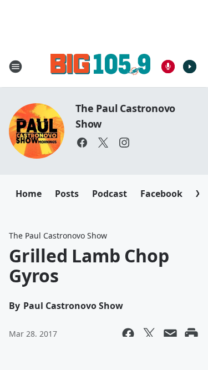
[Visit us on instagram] (124, 142)
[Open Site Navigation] (15, 66)
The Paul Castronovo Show (58, 235)
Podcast (109, 193)
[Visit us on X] (103, 142)
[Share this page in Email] (170, 334)
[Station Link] (100, 66)
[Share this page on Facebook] (128, 334)
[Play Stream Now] (189, 66)
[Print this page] (191, 334)
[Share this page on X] (149, 334)
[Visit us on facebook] (82, 142)
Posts (67, 193)
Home (29, 193)
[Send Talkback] (168, 66)
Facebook (161, 193)
